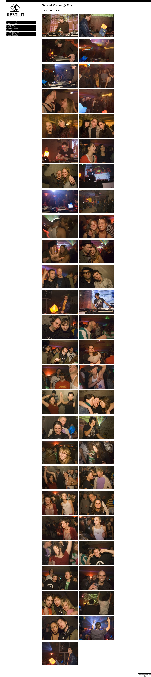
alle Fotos (9, 30)
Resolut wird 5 (10, 25)
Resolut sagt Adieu (12, 22)
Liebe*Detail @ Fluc (12, 27)
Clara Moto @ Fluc (12, 28)
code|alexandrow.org (144, 674)
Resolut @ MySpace (12, 34)
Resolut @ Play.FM (12, 35)
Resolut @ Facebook (12, 32)
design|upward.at (145, 676)
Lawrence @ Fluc (11, 23)
